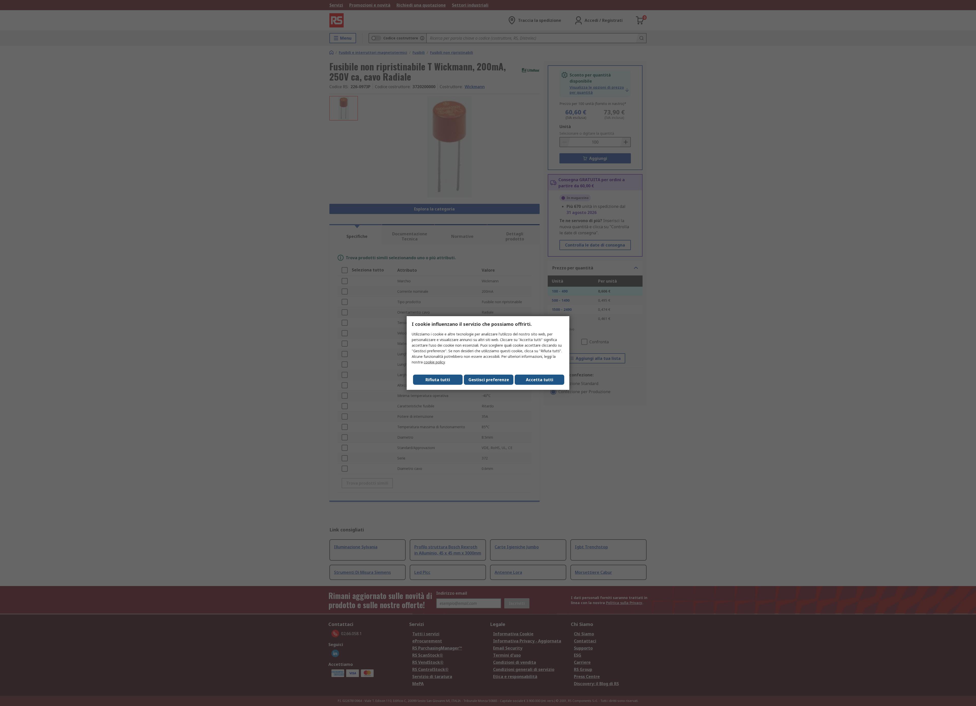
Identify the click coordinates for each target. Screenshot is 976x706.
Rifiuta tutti (437, 379)
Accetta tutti (539, 379)
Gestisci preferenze (488, 379)
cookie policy (434, 362)
